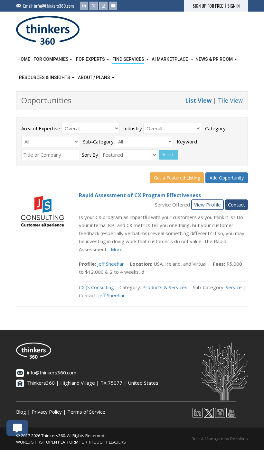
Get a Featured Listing (177, 178)
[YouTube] (113, 6)
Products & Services (164, 287)
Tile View (230, 100)
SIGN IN (233, 6)
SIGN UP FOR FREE (208, 6)
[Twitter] (94, 6)
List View (198, 100)
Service (234, 287)
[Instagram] (103, 6)
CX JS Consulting (96, 287)
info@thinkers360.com (54, 5)
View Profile (207, 204)
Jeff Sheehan (111, 264)
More (117, 249)
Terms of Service (86, 412)
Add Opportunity (227, 178)
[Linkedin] (84, 6)
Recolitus (239, 439)
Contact (236, 204)
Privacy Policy (47, 412)
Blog (21, 412)
